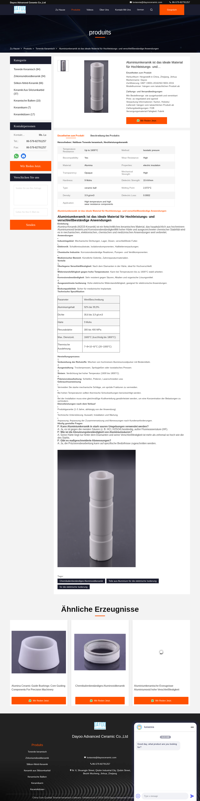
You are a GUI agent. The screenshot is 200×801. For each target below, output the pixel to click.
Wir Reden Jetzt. (30, 166)
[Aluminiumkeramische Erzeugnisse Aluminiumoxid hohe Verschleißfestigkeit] (100, 652)
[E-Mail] (23, 156)
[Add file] (138, 796)
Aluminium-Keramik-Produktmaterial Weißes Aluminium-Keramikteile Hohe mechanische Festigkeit (158, 688)
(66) (28, 83)
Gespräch (172, 9)
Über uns (104, 9)
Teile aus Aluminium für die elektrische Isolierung (133, 581)
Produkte (75, 9)
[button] (15, 659)
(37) (29, 92)
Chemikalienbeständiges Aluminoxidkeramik (81, 581)
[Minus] (192, 727)
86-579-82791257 (181, 2)
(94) (27, 69)
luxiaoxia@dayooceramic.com (148, 2)
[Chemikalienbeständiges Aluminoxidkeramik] (39, 652)
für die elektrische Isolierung (74, 587)
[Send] (192, 796)
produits (28, 48)
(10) (27, 100)
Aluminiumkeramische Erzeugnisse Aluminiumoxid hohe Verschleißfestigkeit (95, 687)
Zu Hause (60, 9)
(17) (24, 114)
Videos (90, 9)
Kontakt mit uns (123, 9)
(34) (29, 76)
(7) (22, 107)
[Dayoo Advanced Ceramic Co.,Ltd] (20, 9)
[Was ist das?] (16, 156)
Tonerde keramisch (45, 48)
